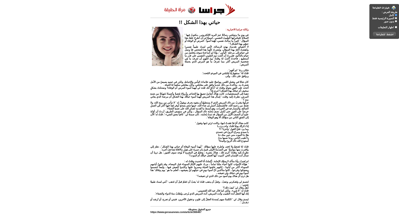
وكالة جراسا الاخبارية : (237, 29)
